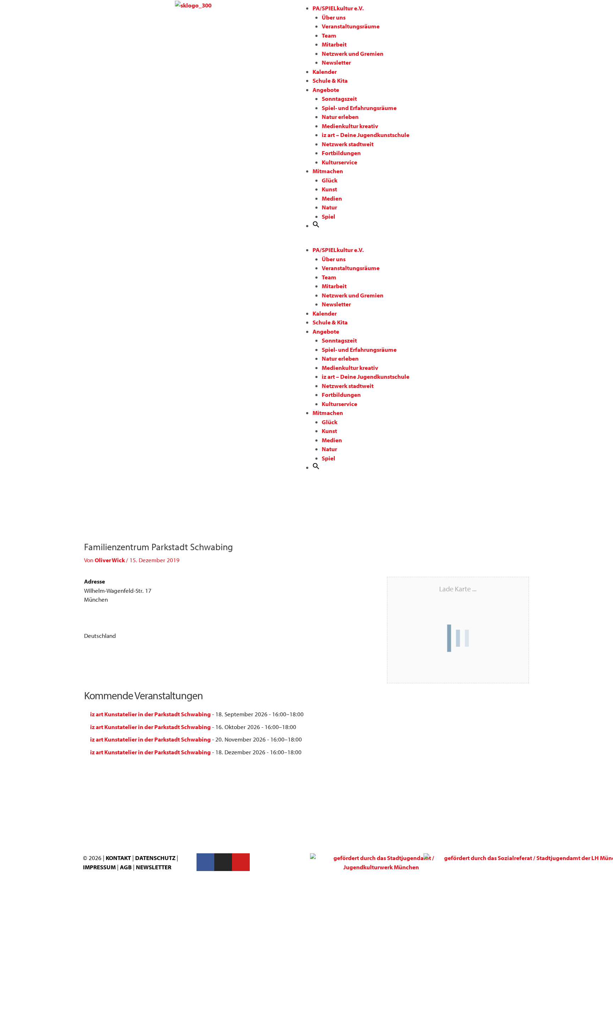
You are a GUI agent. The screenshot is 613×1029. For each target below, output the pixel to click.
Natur (329, 207)
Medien (332, 198)
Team (329, 35)
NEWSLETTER (153, 867)
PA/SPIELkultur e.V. (338, 8)
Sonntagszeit (339, 98)
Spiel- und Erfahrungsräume (359, 107)
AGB (126, 867)
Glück (329, 180)
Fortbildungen (341, 153)
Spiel (328, 216)
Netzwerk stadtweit (348, 144)
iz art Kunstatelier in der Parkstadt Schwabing (150, 714)
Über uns (334, 17)
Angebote (326, 89)
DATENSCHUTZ (156, 857)
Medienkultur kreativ (350, 126)
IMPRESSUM (99, 867)
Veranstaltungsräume (351, 26)
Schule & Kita (330, 80)
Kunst (329, 189)
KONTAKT (118, 857)
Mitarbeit (334, 44)
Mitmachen (328, 171)
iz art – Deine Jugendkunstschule (365, 134)
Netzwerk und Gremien (352, 53)
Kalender (325, 71)
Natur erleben (340, 116)
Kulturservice (339, 162)
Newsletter (336, 62)
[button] (316, 225)
